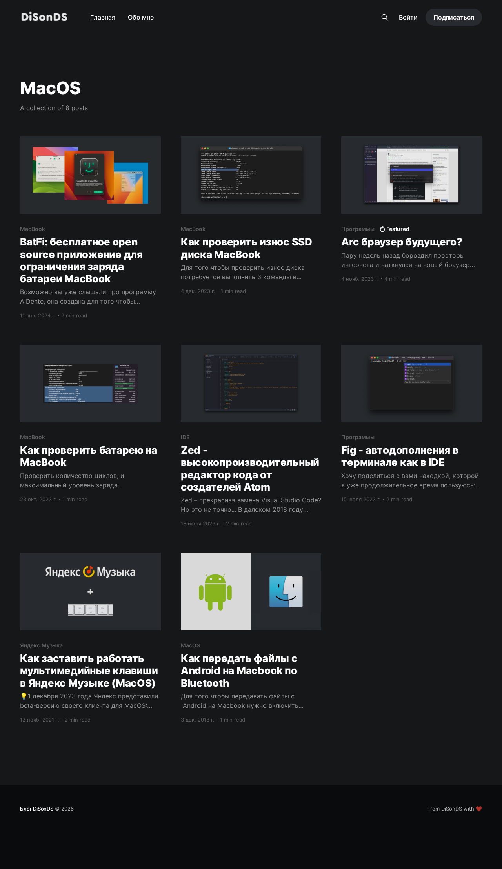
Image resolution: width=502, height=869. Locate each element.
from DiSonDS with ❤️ (455, 808)
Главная (102, 17)
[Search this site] (384, 17)
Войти (408, 17)
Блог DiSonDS (36, 808)
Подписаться (453, 17)
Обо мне (141, 17)
